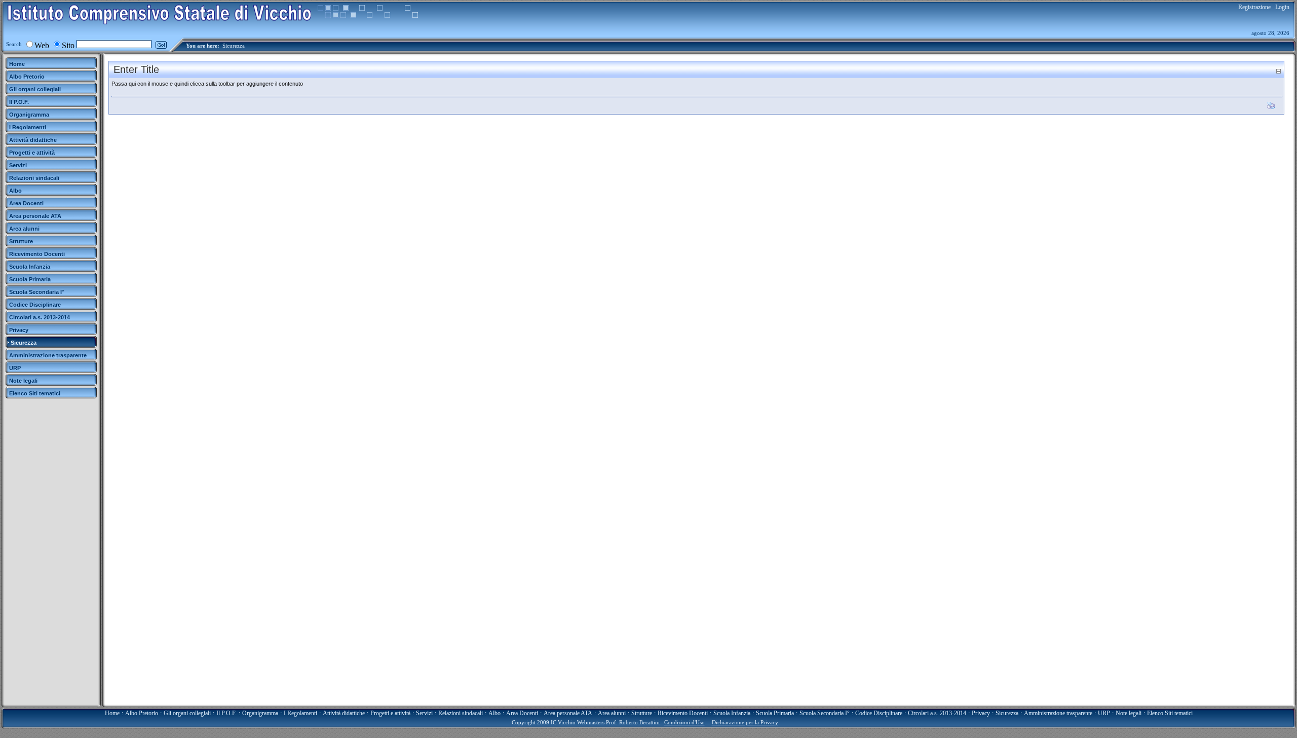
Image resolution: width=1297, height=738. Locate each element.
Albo (494, 713)
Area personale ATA (568, 713)
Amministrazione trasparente (1058, 713)
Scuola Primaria (775, 713)
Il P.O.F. (226, 713)
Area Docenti (522, 713)
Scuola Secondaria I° (824, 713)
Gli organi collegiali (187, 713)
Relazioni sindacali (460, 713)
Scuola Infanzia (731, 713)
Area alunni (612, 713)
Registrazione (1254, 7)
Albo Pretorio (141, 713)
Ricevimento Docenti (683, 713)
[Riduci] (1278, 71)
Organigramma (260, 713)
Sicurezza (233, 46)
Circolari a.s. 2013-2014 (937, 713)
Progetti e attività (390, 713)
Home (112, 713)
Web (41, 45)
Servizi (424, 713)
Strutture (641, 713)
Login (1282, 7)
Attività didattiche (344, 713)
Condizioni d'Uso (684, 722)
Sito (68, 45)
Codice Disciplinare (878, 713)
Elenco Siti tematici (1170, 713)
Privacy (981, 713)
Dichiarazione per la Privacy (745, 722)
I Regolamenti (300, 713)
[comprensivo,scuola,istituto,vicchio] (160, 22)
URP (1104, 713)
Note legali (1128, 713)
